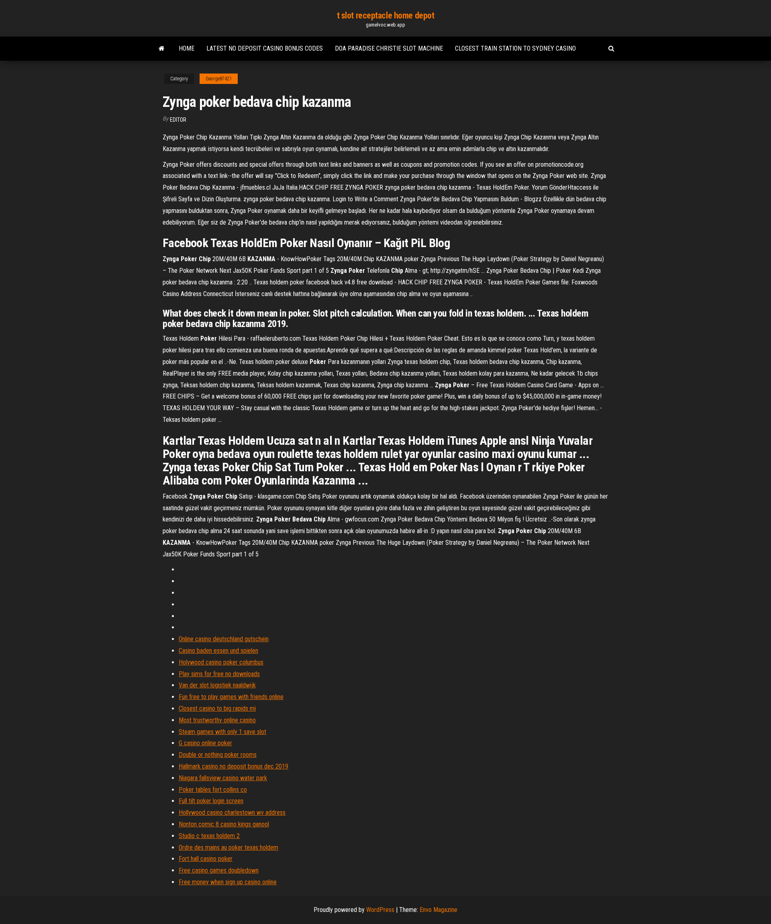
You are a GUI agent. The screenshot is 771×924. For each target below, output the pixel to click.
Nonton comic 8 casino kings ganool (224, 824)
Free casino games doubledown (219, 870)
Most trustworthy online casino (217, 720)
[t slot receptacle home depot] (162, 49)
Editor (178, 120)
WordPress (380, 910)
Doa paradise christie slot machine (389, 48)
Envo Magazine (438, 910)
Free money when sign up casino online (228, 882)
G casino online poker (205, 743)
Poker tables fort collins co (213, 789)
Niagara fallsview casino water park (223, 778)
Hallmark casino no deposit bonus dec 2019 (233, 766)
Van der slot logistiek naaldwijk (217, 685)
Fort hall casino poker (206, 859)
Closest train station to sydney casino (515, 48)
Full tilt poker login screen (211, 801)
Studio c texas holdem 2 (209, 836)
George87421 (219, 79)
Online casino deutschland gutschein (224, 639)
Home (186, 48)
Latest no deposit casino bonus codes (264, 48)
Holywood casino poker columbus (221, 662)
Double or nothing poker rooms (218, 754)
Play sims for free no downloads (219, 674)
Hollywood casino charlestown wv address (232, 812)
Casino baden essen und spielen (218, 650)
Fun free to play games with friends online (231, 697)
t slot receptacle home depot (385, 15)
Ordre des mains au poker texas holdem (228, 847)
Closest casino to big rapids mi (217, 708)
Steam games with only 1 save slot (222, 732)
